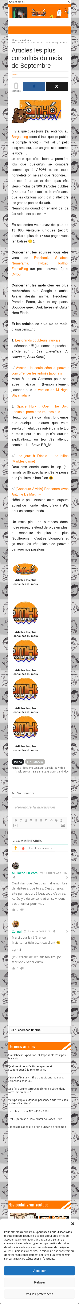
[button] (73, 1224)
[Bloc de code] (51, 820)
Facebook (41, 257)
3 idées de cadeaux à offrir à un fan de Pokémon (37, 1127)
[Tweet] (57, 86)
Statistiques (35, 761)
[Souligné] (25, 820)
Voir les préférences (39, 1294)
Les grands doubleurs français (37, 340)
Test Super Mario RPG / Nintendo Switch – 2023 (35, 1119)
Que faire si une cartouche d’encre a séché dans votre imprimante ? (36, 1090)
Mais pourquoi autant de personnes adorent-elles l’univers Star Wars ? (38, 1101)
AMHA (15, 74)
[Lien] (56, 820)
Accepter (39, 1270)
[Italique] (20, 820)
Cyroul (16, 274)
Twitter (42, 263)
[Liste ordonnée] (35, 820)
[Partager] (34, 86)
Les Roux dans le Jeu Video (38, 768)
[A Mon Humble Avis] (39, 12)
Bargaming (20, 136)
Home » (16, 40)
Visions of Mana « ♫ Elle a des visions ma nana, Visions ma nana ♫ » (36, 1079)
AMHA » (26, 40)
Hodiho (62, 263)
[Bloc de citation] (45, 820)
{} (61, 820)
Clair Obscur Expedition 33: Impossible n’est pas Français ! (37, 1056)
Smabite (61, 257)
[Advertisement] (41, 1164)
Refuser (39, 1282)
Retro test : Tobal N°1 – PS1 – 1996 (28, 1111)
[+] (15, 825)
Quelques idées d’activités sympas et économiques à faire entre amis (30, 1067)
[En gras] (15, 820)
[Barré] (30, 820)
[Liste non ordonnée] (40, 820)
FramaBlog (20, 268)
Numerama (20, 263)
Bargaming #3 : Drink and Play (41, 771)
